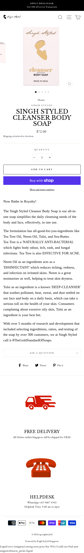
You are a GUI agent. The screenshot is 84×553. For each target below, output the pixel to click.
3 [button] (43, 92)
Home (41, 100)
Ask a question (42, 353)
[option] (42, 5)
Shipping (7, 136)
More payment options (42, 189)
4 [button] (46, 92)
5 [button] (49, 92)
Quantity (42, 149)
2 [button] (39, 92)
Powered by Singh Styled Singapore (42, 541)
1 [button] (36, 92)
